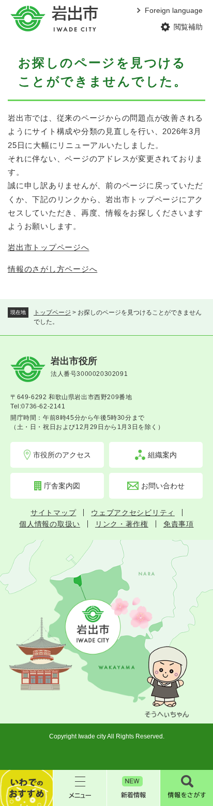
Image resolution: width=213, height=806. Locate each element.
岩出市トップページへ (48, 247)
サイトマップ (53, 512)
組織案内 (162, 455)
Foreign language (174, 10)
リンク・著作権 (121, 524)
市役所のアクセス (62, 455)
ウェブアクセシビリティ (133, 512)
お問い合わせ (163, 486)
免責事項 (178, 524)
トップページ (52, 312)
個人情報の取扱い (49, 524)
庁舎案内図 (62, 486)
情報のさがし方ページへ (52, 269)
